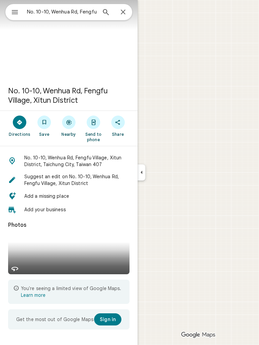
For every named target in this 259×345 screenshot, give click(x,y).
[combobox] (61, 12)
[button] (69, 161)
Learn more (33, 295)
